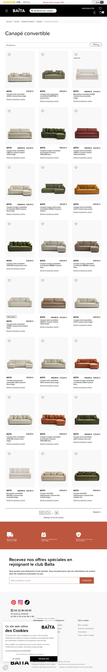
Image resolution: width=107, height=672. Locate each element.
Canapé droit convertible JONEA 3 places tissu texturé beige (17, 326)
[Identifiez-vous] (94, 12)
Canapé (58, 628)
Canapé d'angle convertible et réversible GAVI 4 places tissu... (83, 382)
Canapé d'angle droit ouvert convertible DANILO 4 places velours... (50, 209)
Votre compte (83, 620)
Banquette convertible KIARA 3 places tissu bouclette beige (84, 96)
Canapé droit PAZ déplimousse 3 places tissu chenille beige (50, 495)
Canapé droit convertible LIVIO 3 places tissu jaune (82, 208)
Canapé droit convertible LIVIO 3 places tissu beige (83, 321)
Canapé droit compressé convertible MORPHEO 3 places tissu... (49, 96)
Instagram (20, 602)
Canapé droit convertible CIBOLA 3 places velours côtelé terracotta (82, 152)
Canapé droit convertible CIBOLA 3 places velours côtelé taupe (49, 322)
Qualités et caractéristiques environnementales (76, 667)
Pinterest (13, 602)
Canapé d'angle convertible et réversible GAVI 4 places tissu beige (17, 209)
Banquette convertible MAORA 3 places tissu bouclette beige (15, 495)
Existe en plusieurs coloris (16, 99)
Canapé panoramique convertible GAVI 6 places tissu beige (16, 382)
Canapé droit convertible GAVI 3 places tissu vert (82, 438)
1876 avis (26, 2)
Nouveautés (88, 8)
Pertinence (53, 45)
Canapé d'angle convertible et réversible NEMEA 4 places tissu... (51, 265)
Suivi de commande (86, 628)
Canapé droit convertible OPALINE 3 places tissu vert (17, 264)
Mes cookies (83, 625)
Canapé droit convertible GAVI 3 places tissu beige (49, 381)
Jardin (57, 632)
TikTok (27, 602)
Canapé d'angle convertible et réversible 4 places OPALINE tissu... (50, 152)
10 (57, 513)
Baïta (97, 2)
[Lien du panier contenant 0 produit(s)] (100, 12)
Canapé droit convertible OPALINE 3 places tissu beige (16, 439)
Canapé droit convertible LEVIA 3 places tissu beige (16, 95)
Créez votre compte (86, 635)
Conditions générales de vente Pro (44, 667)
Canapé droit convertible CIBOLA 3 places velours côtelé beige (16, 152)
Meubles (59, 625)
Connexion (82, 632)
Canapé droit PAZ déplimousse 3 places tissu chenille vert (83, 495)
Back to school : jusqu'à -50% (53, 2)
